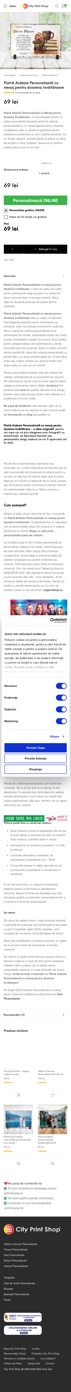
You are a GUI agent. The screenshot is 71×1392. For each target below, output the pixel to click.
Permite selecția (35, 758)
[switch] (61, 697)
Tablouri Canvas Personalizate (20, 1244)
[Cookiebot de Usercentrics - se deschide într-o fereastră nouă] (50, 620)
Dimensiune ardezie (16, 170)
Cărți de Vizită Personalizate (19, 1283)
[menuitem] (15, 1348)
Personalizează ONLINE (35, 200)
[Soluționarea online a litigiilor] (35, 1330)
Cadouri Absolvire (49, 75)
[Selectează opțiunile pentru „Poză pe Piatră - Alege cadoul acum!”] (18, 1095)
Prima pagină (10, 75)
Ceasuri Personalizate (16, 1266)
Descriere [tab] (10, 276)
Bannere (8, 1288)
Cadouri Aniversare (28, 75)
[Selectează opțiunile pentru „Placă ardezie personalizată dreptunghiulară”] (52, 1163)
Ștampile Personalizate (16, 1294)
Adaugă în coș (48, 249)
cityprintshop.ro (53, 590)
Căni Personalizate (14, 1255)
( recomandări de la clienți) (27, 92)
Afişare (54, 736)
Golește (45, 174)
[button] (52, 1095)
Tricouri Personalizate (15, 1249)
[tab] (35, 1015)
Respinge (35, 769)
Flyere (7, 1299)
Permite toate (36, 747)
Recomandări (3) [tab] (14, 1015)
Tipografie (9, 1277)
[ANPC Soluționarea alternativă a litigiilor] (35, 1317)
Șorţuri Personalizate (15, 1260)
